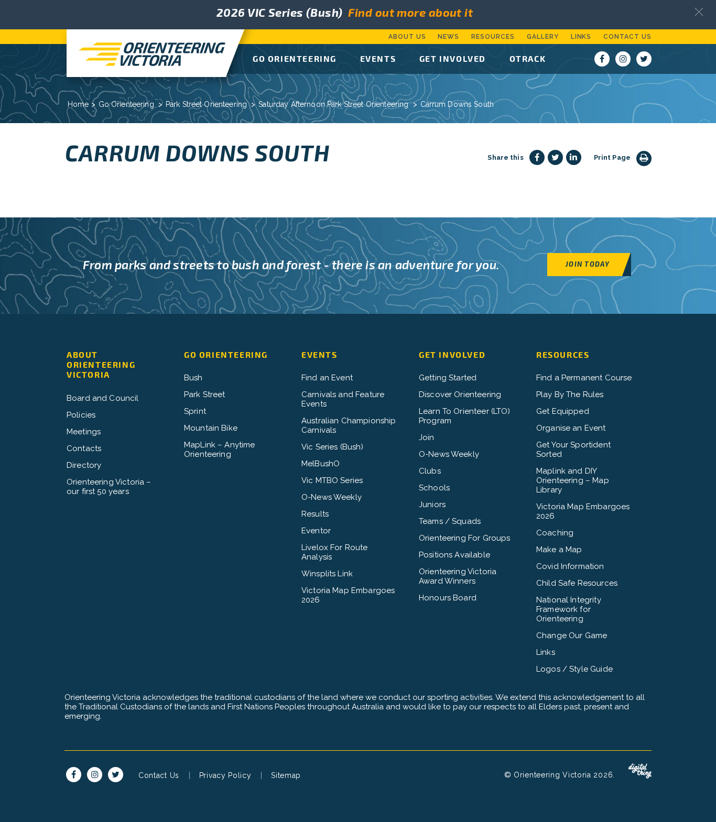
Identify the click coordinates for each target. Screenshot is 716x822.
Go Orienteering (295, 58)
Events (378, 58)
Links (581, 36)
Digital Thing (640, 771)
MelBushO (320, 463)
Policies (81, 415)
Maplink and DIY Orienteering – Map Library (572, 480)
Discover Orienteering (460, 394)
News (448, 36)
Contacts (84, 448)
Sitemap (286, 775)
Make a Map (559, 549)
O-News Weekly (331, 497)
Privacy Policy (225, 775)
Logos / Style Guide (574, 669)
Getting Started (447, 377)
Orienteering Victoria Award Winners (457, 576)
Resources (493, 36)
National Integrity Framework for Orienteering (568, 609)
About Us (407, 36)
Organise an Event (571, 428)
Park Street (204, 394)
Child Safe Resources (576, 583)
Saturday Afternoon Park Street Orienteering (333, 104)
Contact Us (627, 36)
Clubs (430, 471)
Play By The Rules (570, 394)
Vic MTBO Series (332, 480)
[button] (699, 11)
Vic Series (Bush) (332, 447)
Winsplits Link (327, 573)
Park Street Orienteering (206, 104)
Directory (84, 465)
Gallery (543, 36)
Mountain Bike (210, 428)
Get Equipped (562, 411)
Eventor (316, 530)
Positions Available (454, 555)
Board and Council (103, 398)
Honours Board (447, 597)
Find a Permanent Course (584, 377)
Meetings (84, 431)
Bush (193, 377)
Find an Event (327, 377)
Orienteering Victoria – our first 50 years (109, 486)
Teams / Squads (450, 521)
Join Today (588, 264)
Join (427, 437)
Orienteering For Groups (464, 538)
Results (315, 514)
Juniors (432, 504)
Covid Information (570, 566)
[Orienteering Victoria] (146, 53)
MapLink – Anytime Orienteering (219, 449)
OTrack (527, 58)
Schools (434, 487)
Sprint (195, 411)
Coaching (554, 533)
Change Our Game (571, 635)
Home (78, 104)
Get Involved (452, 58)
